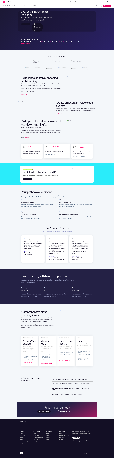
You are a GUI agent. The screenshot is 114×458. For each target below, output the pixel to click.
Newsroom (48, 437)
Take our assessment (39, 179)
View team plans (63, 411)
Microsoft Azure (45, 342)
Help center (22, 435)
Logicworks (27, 137)
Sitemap (21, 439)
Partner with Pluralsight (38, 437)
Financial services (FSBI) (64, 435)
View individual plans (44, 411)
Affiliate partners (36, 439)
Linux (79, 341)
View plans (22, 443)
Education (61, 433)
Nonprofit (61, 441)
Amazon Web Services (29, 342)
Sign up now (76, 437)
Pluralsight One (36, 441)
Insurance (61, 439)
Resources (48, 439)
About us (48, 433)
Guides (34, 433)
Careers (47, 435)
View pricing (59, 113)
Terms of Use (79, 453)
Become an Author (36, 435)
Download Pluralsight (24, 441)
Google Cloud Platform (66, 342)
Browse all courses (25, 43)
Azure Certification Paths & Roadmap (64, 423)
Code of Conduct (91, 453)
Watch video (38, 27)
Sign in (110, 1)
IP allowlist (22, 437)
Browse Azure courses (46, 363)
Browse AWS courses (27, 362)
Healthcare (61, 437)
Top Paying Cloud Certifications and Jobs (28, 423)
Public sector (62, 443)
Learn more (27, 178)
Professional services (24, 444)
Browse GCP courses (63, 360)
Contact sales (97, 5)
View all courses (25, 330)
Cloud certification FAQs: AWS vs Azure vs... (46, 423)
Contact (21, 433)
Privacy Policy (84, 453)
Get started (25, 24)
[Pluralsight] (7, 2)
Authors (34, 443)
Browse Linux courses (82, 362)
